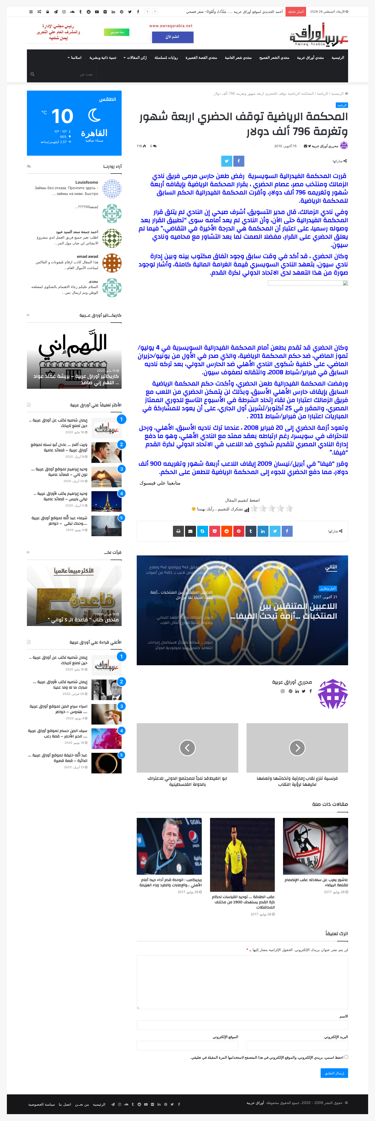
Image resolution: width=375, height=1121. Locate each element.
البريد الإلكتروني (336, 1037)
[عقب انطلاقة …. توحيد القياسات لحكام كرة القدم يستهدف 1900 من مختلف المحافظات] (242, 855)
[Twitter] (226, 161)
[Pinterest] (238, 531)
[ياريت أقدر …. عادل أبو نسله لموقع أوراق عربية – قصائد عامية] (106, 452)
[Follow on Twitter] (309, 146)
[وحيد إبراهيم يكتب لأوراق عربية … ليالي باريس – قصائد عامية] (106, 501)
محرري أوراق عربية (325, 146)
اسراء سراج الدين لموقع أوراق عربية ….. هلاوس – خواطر (58, 709)
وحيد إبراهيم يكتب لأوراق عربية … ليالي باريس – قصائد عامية (60, 496)
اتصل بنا (65, 1104)
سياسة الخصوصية (41, 1104)
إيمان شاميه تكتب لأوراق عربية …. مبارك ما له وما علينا (60, 684)
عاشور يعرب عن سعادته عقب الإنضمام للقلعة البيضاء (316, 882)
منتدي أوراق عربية (310, 58)
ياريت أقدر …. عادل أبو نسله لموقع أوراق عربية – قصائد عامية (59, 447)
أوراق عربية (255, 1102)
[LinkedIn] (263, 531)
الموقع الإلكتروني (225, 1037)
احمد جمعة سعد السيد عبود (77, 231)
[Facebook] (238, 161)
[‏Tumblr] (250, 531)
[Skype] (202, 531)
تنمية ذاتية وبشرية (102, 58)
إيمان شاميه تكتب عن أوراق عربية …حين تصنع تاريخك (58, 423)
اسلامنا (76, 58)
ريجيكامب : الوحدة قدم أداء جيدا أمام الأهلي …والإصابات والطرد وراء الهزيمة (170, 882)
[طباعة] (178, 531)
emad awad (87, 256)
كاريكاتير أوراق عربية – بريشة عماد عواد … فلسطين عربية (76, 379)
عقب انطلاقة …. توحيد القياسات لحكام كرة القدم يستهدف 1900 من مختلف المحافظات (243, 902)
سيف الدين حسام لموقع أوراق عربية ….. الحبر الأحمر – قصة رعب (57, 733)
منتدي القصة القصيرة (201, 58)
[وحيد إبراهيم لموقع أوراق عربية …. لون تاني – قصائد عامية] (106, 477)
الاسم (344, 1016)
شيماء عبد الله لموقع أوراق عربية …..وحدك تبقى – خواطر (59, 521)
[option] (242, 610)
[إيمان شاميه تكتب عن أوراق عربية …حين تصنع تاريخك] (106, 428)
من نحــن (82, 1104)
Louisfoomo (86, 182)
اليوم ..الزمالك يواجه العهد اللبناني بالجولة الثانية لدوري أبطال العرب (286, 611)
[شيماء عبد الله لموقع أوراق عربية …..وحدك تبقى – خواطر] (106, 526)
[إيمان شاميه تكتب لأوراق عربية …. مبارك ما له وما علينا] (106, 690)
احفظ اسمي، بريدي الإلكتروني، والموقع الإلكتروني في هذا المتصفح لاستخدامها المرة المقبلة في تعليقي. (266, 1057)
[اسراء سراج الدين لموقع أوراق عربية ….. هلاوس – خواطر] (106, 714)
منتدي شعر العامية (238, 58)
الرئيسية (338, 58)
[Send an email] (305, 146)
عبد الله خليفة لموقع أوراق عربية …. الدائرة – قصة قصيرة (57, 758)
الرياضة (322, 93)
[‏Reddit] (226, 531)
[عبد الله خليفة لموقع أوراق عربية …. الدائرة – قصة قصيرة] (106, 763)
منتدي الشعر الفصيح (274, 58)
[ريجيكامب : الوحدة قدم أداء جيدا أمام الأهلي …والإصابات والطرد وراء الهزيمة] (169, 846)
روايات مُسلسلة (166, 58)
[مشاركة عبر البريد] (190, 531)
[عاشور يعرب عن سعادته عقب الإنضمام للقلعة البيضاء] (315, 846)
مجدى (93, 281)
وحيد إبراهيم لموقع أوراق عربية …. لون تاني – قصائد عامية (59, 472)
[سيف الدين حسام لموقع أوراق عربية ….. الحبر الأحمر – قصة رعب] (106, 738)
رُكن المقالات (137, 58)
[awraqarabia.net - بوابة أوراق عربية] (318, 34)
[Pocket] (214, 531)
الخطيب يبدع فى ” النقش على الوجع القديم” (80, 616)
